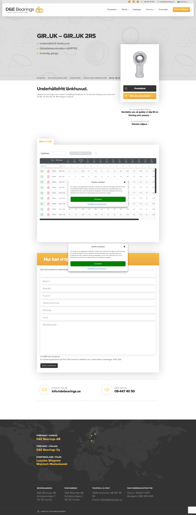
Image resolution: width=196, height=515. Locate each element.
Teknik (124, 9)
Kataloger (137, 9)
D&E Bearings (24, 9)
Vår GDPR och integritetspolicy (96, 268)
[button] (124, 247)
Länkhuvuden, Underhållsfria (95, 78)
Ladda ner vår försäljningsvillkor (53, 511)
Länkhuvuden (75, 78)
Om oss (149, 9)
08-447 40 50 (124, 391)
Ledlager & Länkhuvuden (57, 78)
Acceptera (98, 264)
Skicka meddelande (49, 365)
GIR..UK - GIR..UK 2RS (116, 78)
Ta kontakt (163, 9)
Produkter (111, 9)
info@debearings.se (167, 2)
